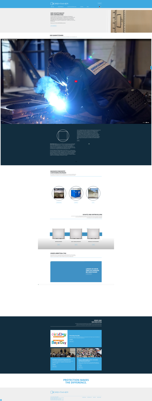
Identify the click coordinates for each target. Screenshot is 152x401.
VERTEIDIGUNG (59, 202)
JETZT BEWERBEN (53, 25)
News (88, 6)
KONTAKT (99, 3)
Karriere (81, 6)
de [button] (100, 6)
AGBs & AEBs (99, 397)
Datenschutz (89, 397)
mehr (58, 244)
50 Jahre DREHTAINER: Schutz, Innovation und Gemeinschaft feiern (88, 360)
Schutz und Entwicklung (71, 6)
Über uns (52, 6)
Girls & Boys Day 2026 (74, 335)
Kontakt (94, 397)
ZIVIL (93, 202)
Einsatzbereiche (60, 6)
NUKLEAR (76, 202)
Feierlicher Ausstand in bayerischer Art (61, 359)
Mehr (78, 140)
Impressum (84, 397)
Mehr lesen (71, 341)
